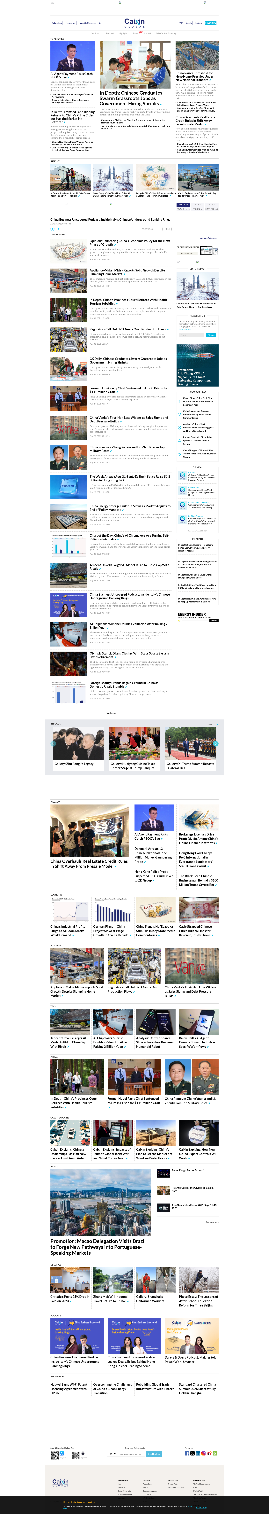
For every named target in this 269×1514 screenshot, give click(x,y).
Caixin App (57, 23)
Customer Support (149, 1491)
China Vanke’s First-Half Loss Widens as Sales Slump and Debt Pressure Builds (129, 419)
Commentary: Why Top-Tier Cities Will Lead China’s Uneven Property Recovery (196, 109)
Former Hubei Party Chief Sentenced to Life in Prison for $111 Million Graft (129, 390)
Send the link (154, 1454)
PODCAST (55, 1315)
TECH (53, 1006)
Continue (201, 1507)
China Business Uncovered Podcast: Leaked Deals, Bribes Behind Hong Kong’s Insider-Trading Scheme (133, 1361)
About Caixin (147, 1484)
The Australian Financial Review (205, 1494)
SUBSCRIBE (210, 23)
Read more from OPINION (197, 531)
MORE (167, 229)
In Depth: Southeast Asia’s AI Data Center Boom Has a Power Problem (70, 194)
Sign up (211, 335)
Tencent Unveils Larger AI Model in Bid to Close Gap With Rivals (129, 566)
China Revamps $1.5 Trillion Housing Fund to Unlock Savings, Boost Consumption (72, 148)
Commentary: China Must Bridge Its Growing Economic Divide (201, 492)
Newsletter (71, 23)
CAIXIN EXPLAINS (59, 1117)
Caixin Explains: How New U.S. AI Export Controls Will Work (198, 1154)
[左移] (53, 743)
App (119, 1484)
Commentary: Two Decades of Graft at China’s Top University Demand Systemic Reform (202, 521)
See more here (211, 724)
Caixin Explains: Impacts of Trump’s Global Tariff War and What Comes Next (112, 1154)
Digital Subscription (125, 1491)
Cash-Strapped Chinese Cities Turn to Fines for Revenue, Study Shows (199, 453)
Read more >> (185, 329)
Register (198, 23)
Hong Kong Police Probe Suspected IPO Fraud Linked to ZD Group (154, 876)
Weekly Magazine (88, 23)
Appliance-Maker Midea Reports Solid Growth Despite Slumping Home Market (127, 272)
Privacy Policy (173, 1484)
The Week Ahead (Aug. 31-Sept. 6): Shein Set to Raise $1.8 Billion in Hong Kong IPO (130, 478)
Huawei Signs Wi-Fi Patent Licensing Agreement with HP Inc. (68, 1389)
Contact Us (147, 1494)
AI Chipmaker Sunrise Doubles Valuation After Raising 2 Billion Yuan (129, 625)
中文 (181, 23)
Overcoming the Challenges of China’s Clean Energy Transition (112, 1389)
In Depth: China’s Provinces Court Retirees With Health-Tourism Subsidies (129, 301)
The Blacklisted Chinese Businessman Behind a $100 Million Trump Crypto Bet (198, 880)
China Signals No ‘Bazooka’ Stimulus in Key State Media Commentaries (197, 414)
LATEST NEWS (57, 234)
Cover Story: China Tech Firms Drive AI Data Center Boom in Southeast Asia (111, 194)
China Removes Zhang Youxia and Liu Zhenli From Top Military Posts (127, 449)
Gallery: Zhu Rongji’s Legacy (74, 764)
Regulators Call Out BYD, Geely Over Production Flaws (128, 329)
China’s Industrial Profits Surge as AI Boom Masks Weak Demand (67, 931)
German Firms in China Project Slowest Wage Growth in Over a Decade (110, 931)
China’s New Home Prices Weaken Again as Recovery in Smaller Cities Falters (72, 143)
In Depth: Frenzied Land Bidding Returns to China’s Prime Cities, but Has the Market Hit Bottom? (72, 117)
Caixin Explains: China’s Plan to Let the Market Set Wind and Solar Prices (154, 1154)
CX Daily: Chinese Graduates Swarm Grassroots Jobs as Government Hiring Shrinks (128, 360)
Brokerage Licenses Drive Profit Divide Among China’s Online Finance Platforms (198, 838)
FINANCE (55, 802)
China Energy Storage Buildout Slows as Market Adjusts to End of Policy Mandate (130, 508)
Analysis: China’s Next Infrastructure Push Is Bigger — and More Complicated (156, 194)
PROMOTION (57, 1376)
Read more (111, 712)
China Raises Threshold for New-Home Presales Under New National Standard (195, 76)
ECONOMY (56, 894)
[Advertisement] (134, 787)
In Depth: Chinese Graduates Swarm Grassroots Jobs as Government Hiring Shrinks (131, 98)
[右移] (216, 743)
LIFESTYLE (55, 1264)
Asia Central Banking (166, 33)
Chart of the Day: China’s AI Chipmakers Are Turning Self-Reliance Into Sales (129, 537)
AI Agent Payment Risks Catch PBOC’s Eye (71, 75)
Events (136, 33)
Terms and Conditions (176, 1487)
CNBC (195, 1487)
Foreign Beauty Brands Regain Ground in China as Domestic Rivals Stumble (124, 684)
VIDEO (53, 1166)
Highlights (123, 33)
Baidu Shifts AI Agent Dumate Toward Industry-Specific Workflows (197, 1042)
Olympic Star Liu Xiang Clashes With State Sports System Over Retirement (129, 655)
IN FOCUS (55, 723)
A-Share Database (209, 238)
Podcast (110, 33)
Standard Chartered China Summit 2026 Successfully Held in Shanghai (197, 1389)
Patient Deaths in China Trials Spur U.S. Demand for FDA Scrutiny (197, 440)
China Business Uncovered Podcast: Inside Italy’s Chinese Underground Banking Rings (110, 219)
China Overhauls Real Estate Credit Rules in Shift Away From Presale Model (196, 103)
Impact (147, 33)
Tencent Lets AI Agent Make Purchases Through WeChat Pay (70, 101)
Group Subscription (125, 1494)
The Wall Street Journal (201, 1484)
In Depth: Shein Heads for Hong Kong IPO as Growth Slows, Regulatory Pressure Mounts (195, 548)
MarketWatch (198, 1491)
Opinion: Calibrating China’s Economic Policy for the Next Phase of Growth (130, 242)
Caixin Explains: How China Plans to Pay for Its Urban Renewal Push (197, 194)
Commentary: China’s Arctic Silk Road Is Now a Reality (201, 506)
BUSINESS (55, 945)
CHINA (54, 1057)
